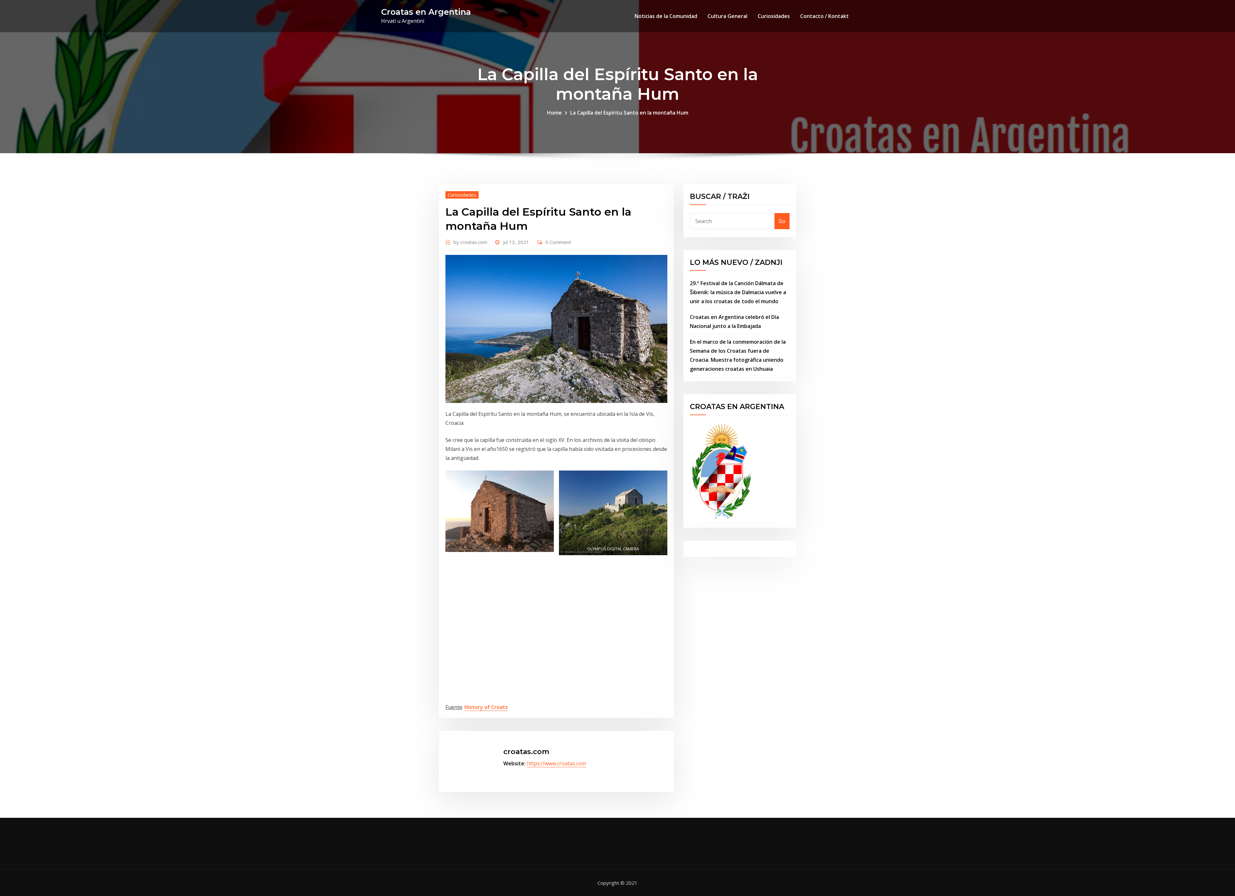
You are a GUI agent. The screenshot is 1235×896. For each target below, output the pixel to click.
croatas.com (470, 242)
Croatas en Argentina (426, 12)
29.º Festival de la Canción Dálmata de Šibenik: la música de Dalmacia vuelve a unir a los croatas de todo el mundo (738, 292)
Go (782, 221)
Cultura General (727, 16)
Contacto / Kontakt (824, 16)
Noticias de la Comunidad (666, 16)
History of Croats (486, 707)
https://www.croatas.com (556, 763)
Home (554, 112)
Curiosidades (774, 16)
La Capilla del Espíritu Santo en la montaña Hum (629, 112)
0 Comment (558, 242)
